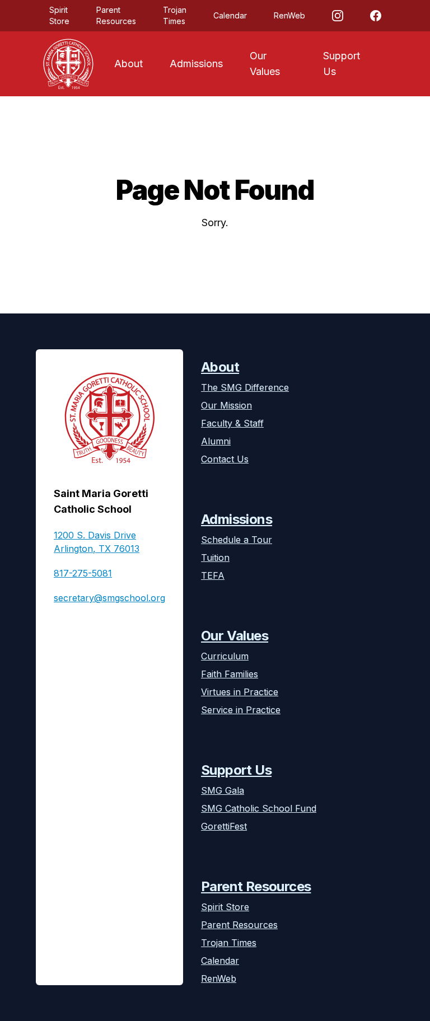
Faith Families (229, 674)
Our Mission (226, 405)
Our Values (265, 63)
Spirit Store (59, 15)
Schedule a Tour (236, 539)
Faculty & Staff (232, 423)
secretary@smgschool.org (109, 597)
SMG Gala (222, 790)
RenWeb (289, 15)
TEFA (213, 575)
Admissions (196, 63)
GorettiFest (224, 826)
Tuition (215, 557)
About (128, 63)
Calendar (230, 15)
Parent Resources (116, 15)
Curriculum (225, 656)
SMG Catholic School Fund (258, 808)
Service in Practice (241, 709)
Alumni (216, 441)
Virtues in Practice (239, 691)
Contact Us (225, 459)
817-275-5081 (83, 573)
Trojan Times (174, 15)
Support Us (341, 63)
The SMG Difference (245, 387)
